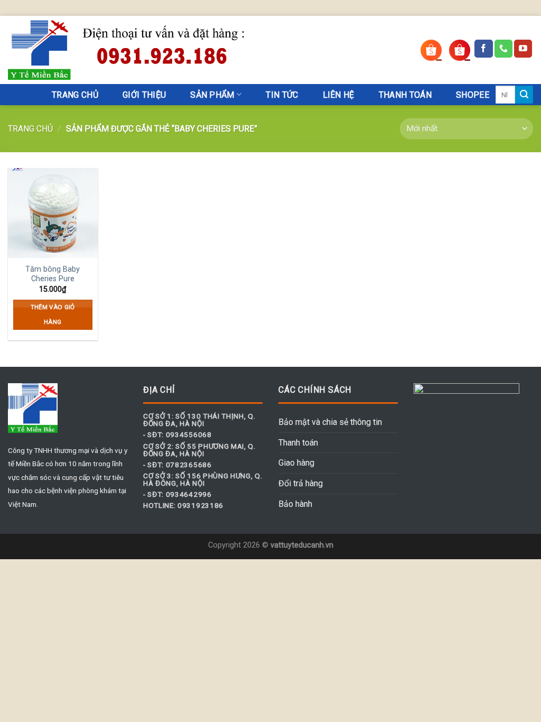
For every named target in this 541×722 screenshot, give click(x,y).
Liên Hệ (339, 95)
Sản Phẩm (212, 95)
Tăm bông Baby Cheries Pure (52, 274)
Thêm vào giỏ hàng (53, 314)
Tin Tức (282, 95)
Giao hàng (296, 463)
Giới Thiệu (144, 95)
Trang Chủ (75, 95)
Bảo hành (295, 504)
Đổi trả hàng (300, 483)
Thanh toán (298, 443)
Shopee (472, 95)
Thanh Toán (405, 95)
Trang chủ (30, 129)
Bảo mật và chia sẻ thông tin (330, 422)
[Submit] (524, 95)
